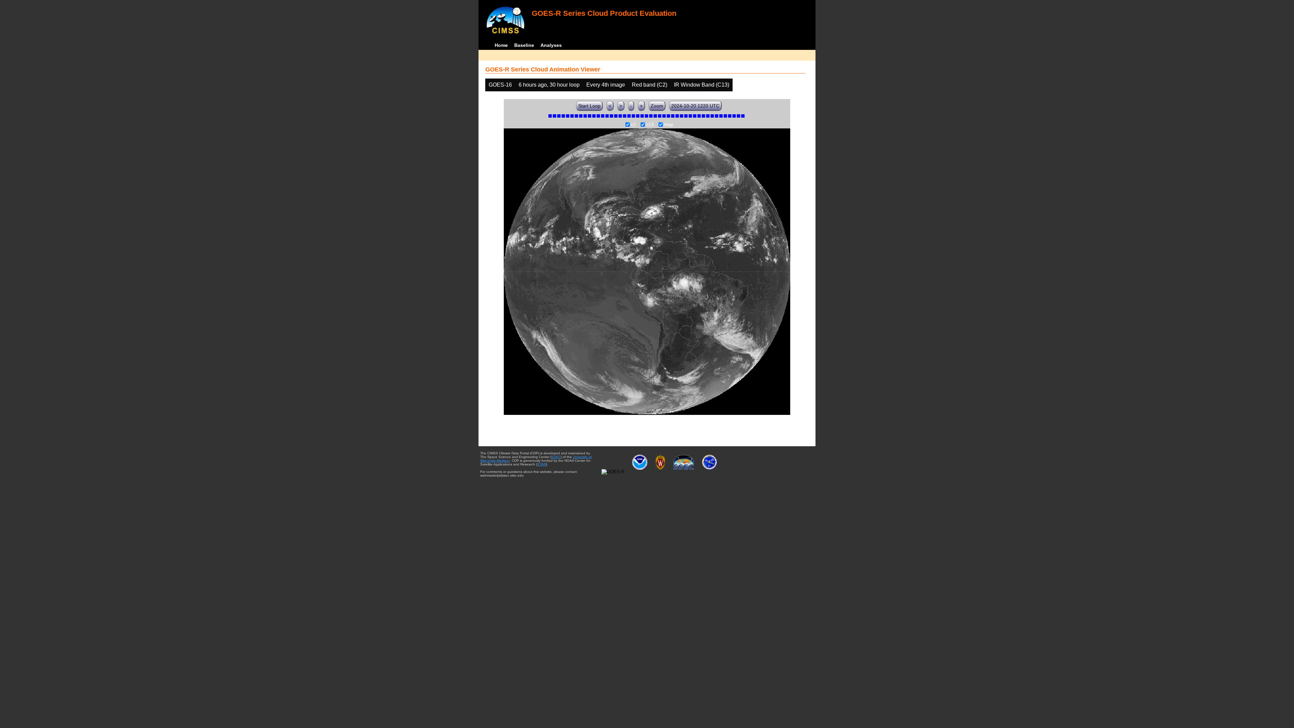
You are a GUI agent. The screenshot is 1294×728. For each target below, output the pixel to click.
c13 (650, 124)
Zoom (657, 106)
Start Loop (589, 106)
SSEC (556, 457)
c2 (633, 124)
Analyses (551, 45)
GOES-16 (500, 85)
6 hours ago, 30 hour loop (549, 85)
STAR (541, 464)
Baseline (524, 45)
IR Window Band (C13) (701, 85)
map (668, 124)
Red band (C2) (649, 85)
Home (501, 45)
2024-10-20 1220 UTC (695, 106)
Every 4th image (605, 85)
